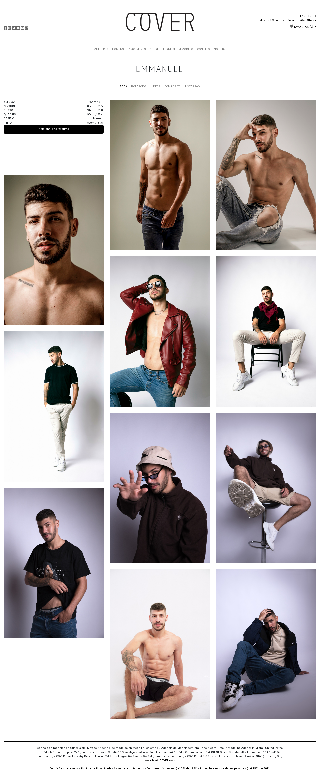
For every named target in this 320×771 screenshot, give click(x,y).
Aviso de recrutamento (129, 768)
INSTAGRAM (192, 86)
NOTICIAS (220, 49)
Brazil (291, 20)
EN (302, 16)
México (264, 20)
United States (307, 20)
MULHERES (101, 49)
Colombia (278, 20)
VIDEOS (155, 86)
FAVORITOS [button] (303, 26)
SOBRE (154, 49)
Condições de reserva (64, 768)
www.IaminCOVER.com (160, 760)
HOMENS (118, 49)
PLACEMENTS (137, 49)
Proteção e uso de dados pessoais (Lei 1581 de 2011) (235, 768)
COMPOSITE (172, 86)
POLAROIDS (139, 86)
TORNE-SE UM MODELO (178, 49)
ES (308, 16)
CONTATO (203, 49)
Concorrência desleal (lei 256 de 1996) (172, 768)
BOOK (123, 86)
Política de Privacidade (96, 768)
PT (314, 16)
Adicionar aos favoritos (54, 129)
